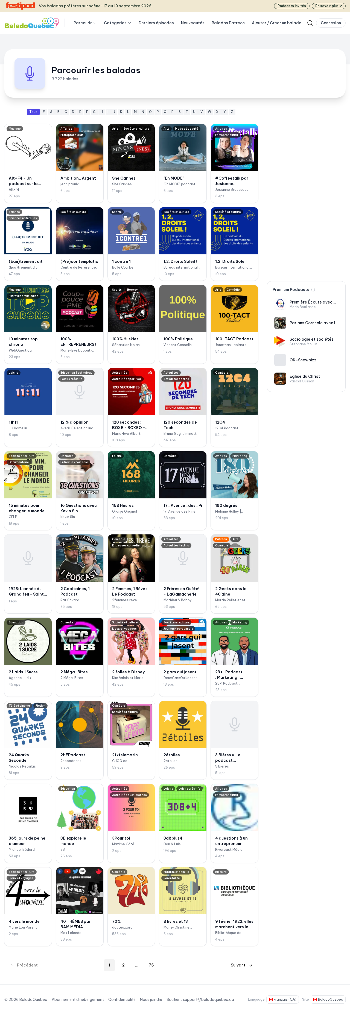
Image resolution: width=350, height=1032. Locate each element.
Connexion (331, 22)
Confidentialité (122, 999)
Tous (33, 112)
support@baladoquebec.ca (208, 999)
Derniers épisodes (156, 22)
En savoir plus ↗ (328, 6)
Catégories (115, 22)
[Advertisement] (306, 190)
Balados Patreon (228, 22)
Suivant (238, 965)
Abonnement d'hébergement (78, 999)
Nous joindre (151, 999)
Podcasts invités (292, 6)
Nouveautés (193, 22)
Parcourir (83, 22)
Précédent (27, 965)
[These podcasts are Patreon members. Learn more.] (313, 289)
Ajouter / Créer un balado (276, 22)
